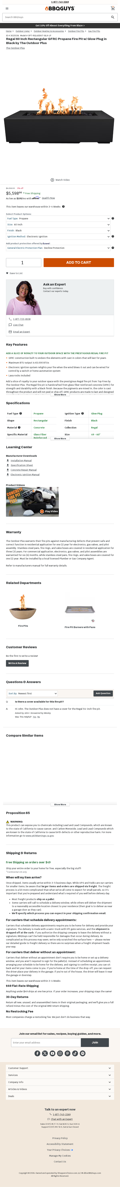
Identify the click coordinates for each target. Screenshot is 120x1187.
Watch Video (63, 179)
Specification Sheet (22, 465)
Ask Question (103, 693)
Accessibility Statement (60, 1144)
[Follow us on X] (45, 1053)
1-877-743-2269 (60, 2)
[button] (60, 1068)
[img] (60, 115)
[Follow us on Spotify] (82, 1053)
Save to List (16, 273)
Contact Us (60, 1161)
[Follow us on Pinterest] (67, 1053)
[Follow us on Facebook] (37, 1053)
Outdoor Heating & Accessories (49, 31)
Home (9, 31)
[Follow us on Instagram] (60, 1053)
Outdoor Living (23, 31)
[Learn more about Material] (19, 427)
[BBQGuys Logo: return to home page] (60, 8)
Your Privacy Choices (58, 1149)
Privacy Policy (60, 1138)
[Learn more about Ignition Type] (82, 413)
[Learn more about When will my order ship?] (63, 206)
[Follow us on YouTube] (52, 1053)
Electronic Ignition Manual (25, 474)
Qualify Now (48, 198)
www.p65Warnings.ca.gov (40, 835)
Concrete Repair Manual (24, 469)
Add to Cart (78, 262)
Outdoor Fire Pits (76, 31)
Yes (34, 717)
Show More (60, 395)
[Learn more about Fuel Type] (113, 218)
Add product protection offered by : (28, 243)
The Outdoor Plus (15, 48)
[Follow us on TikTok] (75, 1053)
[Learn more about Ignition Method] (113, 236)
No (38, 717)
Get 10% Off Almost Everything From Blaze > (60, 25)
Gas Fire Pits (94, 31)
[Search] (113, 17)
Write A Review (17, 663)
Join (95, 1042)
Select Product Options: (18, 214)
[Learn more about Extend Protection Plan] (113, 247)
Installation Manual (21, 460)
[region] (60, 115)
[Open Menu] (7, 8)
